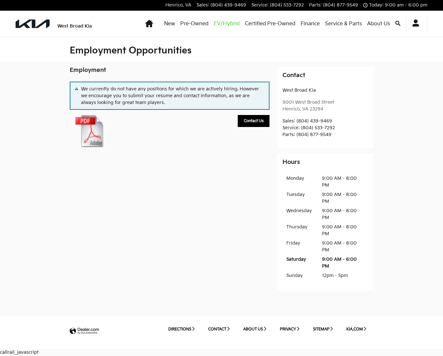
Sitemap (321, 329)
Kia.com (354, 329)
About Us (378, 24)
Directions (179, 329)
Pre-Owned (194, 24)
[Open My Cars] (414, 24)
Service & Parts (343, 24)
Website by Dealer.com (84, 331)
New (169, 24)
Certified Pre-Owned (270, 24)
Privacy (288, 329)
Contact (217, 329)
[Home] (33, 23)
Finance (310, 24)
